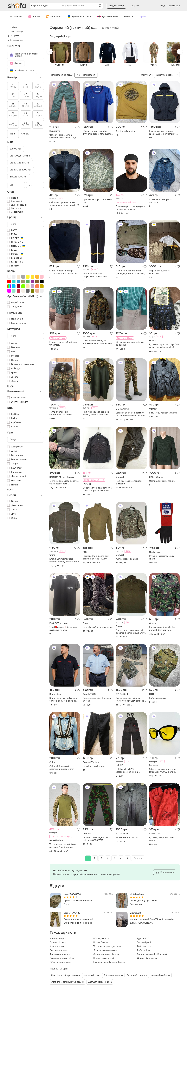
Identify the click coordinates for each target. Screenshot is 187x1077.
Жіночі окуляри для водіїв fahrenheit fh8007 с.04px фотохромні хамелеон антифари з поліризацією (162, 770)
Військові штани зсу (60, 962)
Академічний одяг (160, 975)
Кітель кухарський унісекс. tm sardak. (63, 343)
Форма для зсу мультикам (143, 900)
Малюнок (16, 480)
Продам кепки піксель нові (78, 900)
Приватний (17, 318)
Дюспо (15, 381)
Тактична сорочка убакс (62, 958)
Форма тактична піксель (106, 954)
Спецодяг (14, 36)
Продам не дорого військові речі (97, 201)
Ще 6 (10, 489)
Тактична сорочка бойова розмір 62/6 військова (62, 846)
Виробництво (18, 302)
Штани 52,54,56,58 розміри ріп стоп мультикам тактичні (130, 414)
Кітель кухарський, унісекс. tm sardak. (130, 343)
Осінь (14, 518)
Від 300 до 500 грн (20, 162)
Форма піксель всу (147, 958)
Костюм (15, 414)
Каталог (18, 16)
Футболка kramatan (125, 131)
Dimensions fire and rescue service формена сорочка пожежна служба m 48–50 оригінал (63, 699)
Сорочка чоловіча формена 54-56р (97, 699)
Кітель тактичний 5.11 (127, 837)
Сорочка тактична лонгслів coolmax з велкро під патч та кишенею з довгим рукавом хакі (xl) (131, 631)
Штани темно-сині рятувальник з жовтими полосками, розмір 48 (95, 275)
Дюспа (15, 377)
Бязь (13, 351)
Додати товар (116, 5)
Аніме (14, 451)
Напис (14, 484)
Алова (14, 343)
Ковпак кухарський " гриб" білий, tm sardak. (152, 919)
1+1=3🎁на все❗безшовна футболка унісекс (63, 628)
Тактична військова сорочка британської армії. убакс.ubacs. (64, 482)
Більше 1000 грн (18, 176)
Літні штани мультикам (105, 950)
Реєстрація (174, 5)
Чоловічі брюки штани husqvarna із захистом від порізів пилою (62, 136)
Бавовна (15, 347)
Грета (14, 372)
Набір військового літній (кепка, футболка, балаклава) (130, 272)
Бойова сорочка (157, 698)
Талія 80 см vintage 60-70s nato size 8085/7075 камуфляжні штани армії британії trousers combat (97, 839)
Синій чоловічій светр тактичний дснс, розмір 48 (63, 272)
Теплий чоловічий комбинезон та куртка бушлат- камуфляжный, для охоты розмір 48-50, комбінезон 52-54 (63, 413)
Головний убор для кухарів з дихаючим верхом (130, 208)
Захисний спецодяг (137, 975)
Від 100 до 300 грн (20, 155)
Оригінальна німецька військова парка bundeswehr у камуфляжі (98, 342)
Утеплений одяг (19, 402)
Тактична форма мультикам (107, 946)
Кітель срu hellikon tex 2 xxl (163, 412)
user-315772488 (72, 913)
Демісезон (17, 505)
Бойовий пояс (144, 946)
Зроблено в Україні (81, 16)
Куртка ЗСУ (143, 938)
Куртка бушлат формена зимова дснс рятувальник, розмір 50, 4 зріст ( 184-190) (163, 132)
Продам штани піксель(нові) (78, 919)
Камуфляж (16, 468)
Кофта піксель (57, 946)
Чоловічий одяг (17, 31)
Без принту (17, 455)
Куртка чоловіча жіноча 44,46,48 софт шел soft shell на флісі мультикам (130, 699)
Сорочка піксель (58, 950)
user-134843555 (72, 894)
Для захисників (110, 16)
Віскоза (15, 355)
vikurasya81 (136, 913)
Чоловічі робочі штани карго (97, 627)
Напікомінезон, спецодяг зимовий (129, 482)
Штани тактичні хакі (103, 958)
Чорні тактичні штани (94, 766)
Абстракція (17, 446)
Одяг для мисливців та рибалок (67, 982)
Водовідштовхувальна (22, 364)
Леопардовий (18, 476)
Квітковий (16, 472)
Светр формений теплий (162, 481)
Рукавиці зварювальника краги (161, 557)
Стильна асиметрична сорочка (161, 201)
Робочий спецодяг (113, 975)
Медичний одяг (58, 938)
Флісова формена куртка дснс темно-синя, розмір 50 (64, 204)
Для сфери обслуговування (65, 975)
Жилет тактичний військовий (152, 954)
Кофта (14, 418)
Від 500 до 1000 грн (20, 169)
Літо (13, 514)
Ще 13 (10, 386)
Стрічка (143, 16)
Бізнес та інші (18, 323)
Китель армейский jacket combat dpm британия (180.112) (162, 628)
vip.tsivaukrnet (137, 894)
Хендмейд (55, 16)
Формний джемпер (60, 954)
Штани (14, 426)
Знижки (36, 16)
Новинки (128, 16)
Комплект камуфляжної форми (109, 962)
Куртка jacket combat (127, 559)
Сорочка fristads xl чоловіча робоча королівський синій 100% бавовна (97, 489)
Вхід (162, 5)
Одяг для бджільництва (100, 982)
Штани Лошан (100, 942)
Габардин (16, 368)
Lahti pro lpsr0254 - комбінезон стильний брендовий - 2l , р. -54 (127, 770)
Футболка (16, 422)
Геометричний (19, 459)
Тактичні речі (144, 942)
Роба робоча (143, 950)
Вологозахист (18, 397)
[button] (50, 51)
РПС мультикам (101, 938)
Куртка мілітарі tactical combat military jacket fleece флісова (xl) (64, 560)
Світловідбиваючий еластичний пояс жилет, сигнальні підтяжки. (62, 767)
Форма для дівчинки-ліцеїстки (160, 272)
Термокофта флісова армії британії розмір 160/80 (96, 557)
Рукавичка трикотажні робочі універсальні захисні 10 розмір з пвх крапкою (164, 346)
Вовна (14, 360)
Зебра (14, 463)
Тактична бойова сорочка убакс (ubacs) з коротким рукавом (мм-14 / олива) (96, 413)
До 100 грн (15, 148)
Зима (14, 509)
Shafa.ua (13, 27)
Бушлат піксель (58, 942)
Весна (14, 501)
